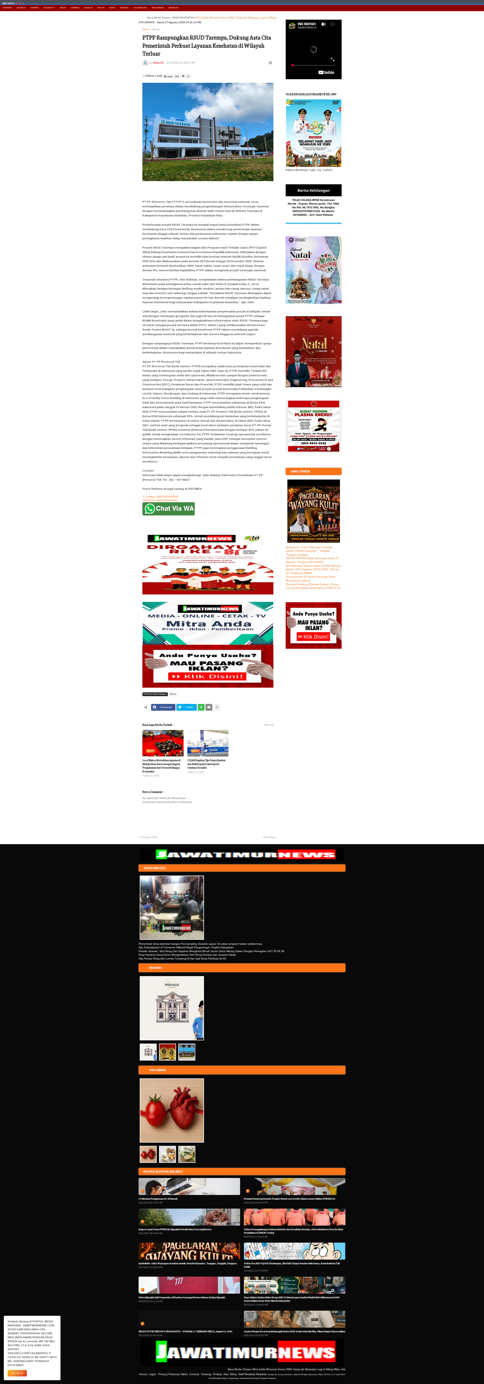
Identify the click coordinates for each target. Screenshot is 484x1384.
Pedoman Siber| (178, 1374)
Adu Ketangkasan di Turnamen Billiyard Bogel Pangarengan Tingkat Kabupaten (186, 947)
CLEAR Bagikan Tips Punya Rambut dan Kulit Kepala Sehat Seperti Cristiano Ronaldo (206, 763)
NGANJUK (88, 8)
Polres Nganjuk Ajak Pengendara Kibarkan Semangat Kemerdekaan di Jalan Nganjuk (182, 1297)
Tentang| (206, 1374)
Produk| (217, 1374)
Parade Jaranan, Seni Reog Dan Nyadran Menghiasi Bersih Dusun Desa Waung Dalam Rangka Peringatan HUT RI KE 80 (211, 951)
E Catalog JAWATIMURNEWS (160, 496)
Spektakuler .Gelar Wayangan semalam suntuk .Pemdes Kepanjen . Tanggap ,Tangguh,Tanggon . (309, 551)
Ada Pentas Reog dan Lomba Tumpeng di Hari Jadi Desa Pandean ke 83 (182, 958)
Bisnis (156, 29)
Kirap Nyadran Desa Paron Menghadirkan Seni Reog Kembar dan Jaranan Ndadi (187, 954)
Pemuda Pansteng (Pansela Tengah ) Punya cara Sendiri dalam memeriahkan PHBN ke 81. (290, 1198)
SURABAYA (7, 8)
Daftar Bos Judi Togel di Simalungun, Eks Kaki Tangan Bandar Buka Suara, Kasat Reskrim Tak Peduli (292, 1265)
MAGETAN (124, 8)
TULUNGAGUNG (140, 8)
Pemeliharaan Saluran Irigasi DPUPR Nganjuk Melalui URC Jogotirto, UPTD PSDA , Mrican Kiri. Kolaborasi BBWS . (313, 569)
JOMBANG (75, 8)
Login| (152, 1374)
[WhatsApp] (201, 707)
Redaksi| (261, 1374)
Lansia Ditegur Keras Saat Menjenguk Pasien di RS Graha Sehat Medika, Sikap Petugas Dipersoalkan (294, 1331)
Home (146, 29)
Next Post (269, 837)
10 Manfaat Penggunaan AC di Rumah (158, 1198)
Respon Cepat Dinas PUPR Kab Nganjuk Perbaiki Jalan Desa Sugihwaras (175, 1229)
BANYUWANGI (158, 8)
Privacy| (163, 1374)
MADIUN (101, 8)
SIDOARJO (21, 8)
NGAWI (112, 8)
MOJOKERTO (49, 8)
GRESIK (62, 8)
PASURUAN (173, 8)
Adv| (226, 1374)
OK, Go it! (17, 1373)
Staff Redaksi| (246, 1374)
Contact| (194, 1374)
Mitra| (233, 1374)
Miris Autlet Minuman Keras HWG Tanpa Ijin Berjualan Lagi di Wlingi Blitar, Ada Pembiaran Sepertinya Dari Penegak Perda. (233, 17)
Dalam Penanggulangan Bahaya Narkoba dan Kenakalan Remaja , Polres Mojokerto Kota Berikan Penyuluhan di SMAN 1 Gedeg (293, 1230)
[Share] (270, 63)
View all (268, 724)
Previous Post (149, 837)
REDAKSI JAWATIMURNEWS (160, 500)
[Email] (209, 707)
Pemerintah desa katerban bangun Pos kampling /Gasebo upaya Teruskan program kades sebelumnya (200, 943)
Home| (143, 1374)
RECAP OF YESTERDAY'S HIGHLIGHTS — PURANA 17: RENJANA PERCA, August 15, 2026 (185, 1331)
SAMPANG (34, 8)
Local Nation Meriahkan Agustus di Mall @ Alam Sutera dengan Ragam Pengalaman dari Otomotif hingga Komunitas (161, 765)
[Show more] (216, 707)
